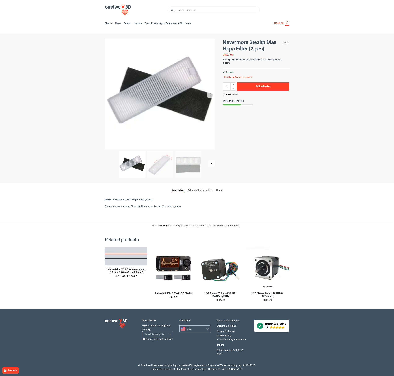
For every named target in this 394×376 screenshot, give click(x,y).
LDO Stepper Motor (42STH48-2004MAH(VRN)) (220, 295)
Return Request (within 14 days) (230, 352)
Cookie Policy (224, 335)
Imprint (220, 345)
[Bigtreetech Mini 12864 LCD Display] (173, 268)
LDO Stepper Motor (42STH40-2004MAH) (268, 295)
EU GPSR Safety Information (231, 339)
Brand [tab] (219, 190)
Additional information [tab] (200, 190)
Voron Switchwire (217, 225)
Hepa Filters (192, 225)
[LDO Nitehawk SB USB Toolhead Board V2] (287, 42)
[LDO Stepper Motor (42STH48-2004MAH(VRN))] (220, 268)
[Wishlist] (142, 251)
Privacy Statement (226, 331)
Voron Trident (233, 225)
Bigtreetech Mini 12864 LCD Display (173, 293)
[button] (281, 23)
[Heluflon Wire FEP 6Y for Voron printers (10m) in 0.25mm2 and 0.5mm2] (126, 256)
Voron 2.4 (203, 225)
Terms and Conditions (228, 320)
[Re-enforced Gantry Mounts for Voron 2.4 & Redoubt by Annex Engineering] (284, 42)
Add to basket (263, 86)
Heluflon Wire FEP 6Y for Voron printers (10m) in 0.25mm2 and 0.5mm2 (126, 271)
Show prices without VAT (159, 339)
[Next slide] (210, 94)
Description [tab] (178, 190)
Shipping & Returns (226, 325)
